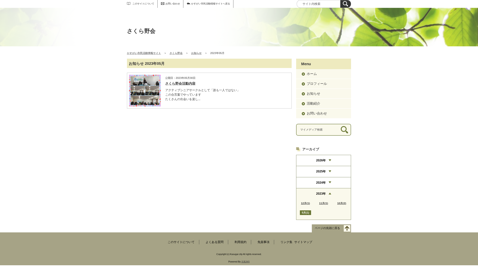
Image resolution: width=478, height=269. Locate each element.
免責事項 (263, 242)
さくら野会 (176, 53)
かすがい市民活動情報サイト (144, 53)
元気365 (245, 261)
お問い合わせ (172, 3)
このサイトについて (143, 3)
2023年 (321, 193)
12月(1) (305, 203)
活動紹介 (313, 103)
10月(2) (341, 203)
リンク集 (286, 242)
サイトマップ (303, 242)
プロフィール (317, 84)
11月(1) (323, 203)
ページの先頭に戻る (327, 228)
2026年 (321, 160)
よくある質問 (215, 242)
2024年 (321, 182)
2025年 (321, 171)
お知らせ (196, 53)
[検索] (345, 4)
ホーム (312, 74)
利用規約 (240, 242)
